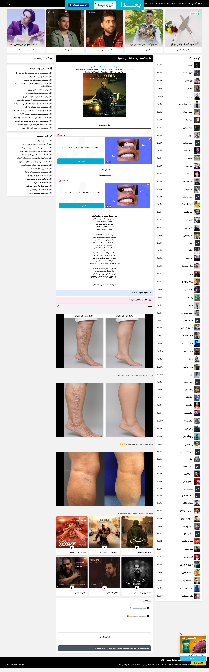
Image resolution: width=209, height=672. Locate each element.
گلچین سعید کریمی (144, 50)
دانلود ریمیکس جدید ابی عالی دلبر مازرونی (38, 80)
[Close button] (206, 634)
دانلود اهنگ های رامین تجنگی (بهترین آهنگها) (36, 165)
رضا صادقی (102, 67)
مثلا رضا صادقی (80, 593)
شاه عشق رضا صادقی (144, 552)
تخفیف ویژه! (193, 658)
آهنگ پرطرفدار (164, 3)
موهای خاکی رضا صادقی (77, 552)
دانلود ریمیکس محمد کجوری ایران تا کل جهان (37, 128)
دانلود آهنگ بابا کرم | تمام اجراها (41, 168)
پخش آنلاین (103, 125)
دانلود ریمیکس (176, 3)
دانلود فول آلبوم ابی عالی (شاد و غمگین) (38, 179)
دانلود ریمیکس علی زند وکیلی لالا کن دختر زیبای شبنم (34, 100)
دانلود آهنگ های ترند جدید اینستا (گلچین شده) (36, 151)
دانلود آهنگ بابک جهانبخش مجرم (40, 193)
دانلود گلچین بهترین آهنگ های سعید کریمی (37, 144)
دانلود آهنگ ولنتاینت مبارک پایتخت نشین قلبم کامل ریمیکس (31, 110)
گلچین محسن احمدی (104, 50)
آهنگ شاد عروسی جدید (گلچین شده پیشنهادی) (35, 161)
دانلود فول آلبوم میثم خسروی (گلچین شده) (37, 154)
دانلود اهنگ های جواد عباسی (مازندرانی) (38, 172)
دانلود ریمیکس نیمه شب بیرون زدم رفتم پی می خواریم (33, 121)
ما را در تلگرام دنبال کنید (140, 292)
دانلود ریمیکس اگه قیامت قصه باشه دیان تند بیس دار (34, 73)
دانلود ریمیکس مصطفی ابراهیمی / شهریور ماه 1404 (35, 124)
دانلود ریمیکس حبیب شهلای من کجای (39, 93)
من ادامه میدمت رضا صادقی (108, 552)
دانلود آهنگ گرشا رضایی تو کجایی (41, 189)
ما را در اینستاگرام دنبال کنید (138, 300)
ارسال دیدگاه (106, 637)
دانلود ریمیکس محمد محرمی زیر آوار (40, 89)
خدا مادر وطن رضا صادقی (142, 593)
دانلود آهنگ (186, 3)
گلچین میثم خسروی (65, 50)
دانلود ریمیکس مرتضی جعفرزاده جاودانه (38, 107)
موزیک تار (197, 3)
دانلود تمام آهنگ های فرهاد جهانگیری (39, 186)
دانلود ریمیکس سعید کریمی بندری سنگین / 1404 (36, 114)
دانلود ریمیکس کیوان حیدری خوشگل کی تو (37, 96)
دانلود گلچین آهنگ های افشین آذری (40, 175)
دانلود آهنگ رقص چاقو (44, 141)
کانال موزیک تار (198, 663)
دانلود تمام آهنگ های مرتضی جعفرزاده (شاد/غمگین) (33, 158)
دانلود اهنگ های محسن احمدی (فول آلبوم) (37, 147)
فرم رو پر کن (81, 161)
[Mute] (110, 162)
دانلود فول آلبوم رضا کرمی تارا (42, 182)
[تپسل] (58, 135)
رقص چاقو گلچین (183, 50)
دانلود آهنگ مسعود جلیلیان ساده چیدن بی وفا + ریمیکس (32, 103)
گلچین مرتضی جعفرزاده (26, 50)
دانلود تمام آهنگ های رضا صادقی (104, 285)
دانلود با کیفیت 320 (104, 175)
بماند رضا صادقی (112, 593)
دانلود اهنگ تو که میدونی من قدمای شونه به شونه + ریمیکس (31, 117)
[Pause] (107, 162)
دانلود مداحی (153, 3)
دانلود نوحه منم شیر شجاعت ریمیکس (39, 76)
